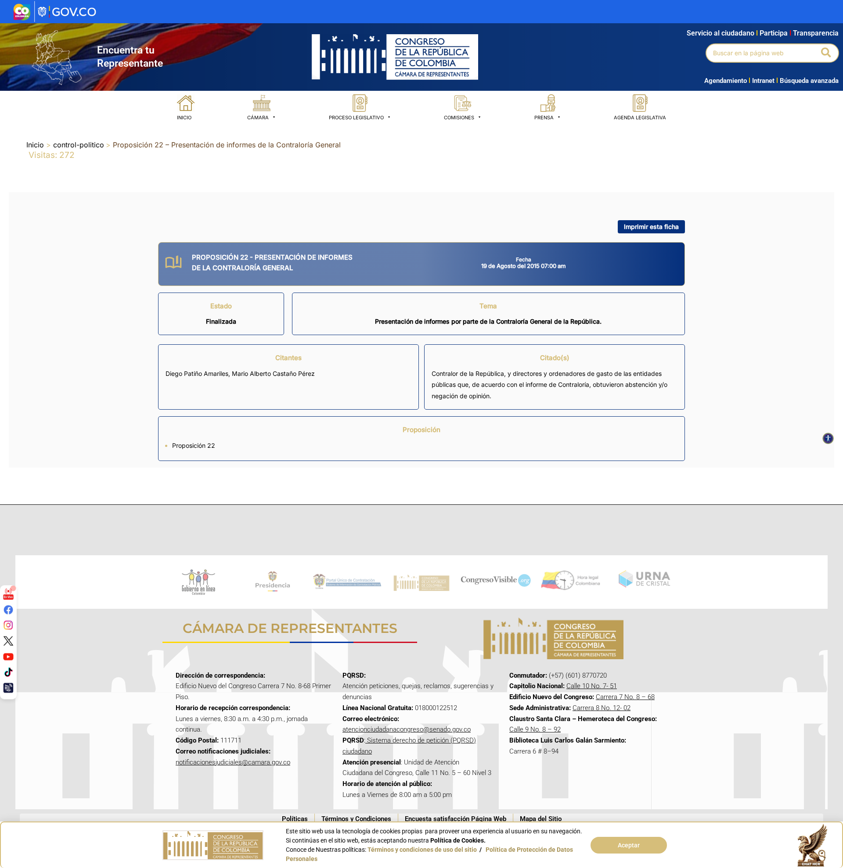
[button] (826, 53)
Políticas (295, 819)
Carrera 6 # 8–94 (533, 751)
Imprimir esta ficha (651, 226)
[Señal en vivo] (8, 594)
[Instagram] (8, 625)
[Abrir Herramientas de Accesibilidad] (828, 438)
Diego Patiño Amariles (197, 373)
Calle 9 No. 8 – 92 (535, 729)
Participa (775, 33)
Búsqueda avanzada (809, 81)
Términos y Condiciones (356, 819)
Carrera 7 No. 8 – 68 (625, 697)
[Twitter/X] (8, 641)
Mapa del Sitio (541, 819)
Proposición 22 (193, 445)
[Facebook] (8, 609)
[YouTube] (8, 656)
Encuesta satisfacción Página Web (455, 819)
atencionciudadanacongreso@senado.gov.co (406, 729)
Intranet (762, 81)
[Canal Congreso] (8, 688)
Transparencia (816, 33)
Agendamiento (725, 81)
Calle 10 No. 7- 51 (591, 686)
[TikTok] (8, 672)
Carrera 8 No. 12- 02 (601, 708)
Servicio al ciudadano (720, 33)
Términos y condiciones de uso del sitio (422, 849)
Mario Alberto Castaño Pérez (273, 373)
